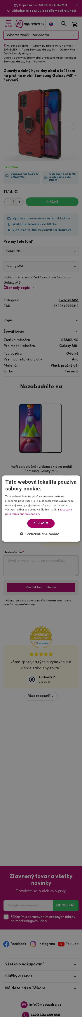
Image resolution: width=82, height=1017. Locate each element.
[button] (41, 533)
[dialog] (41, 508)
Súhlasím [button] (41, 523)
